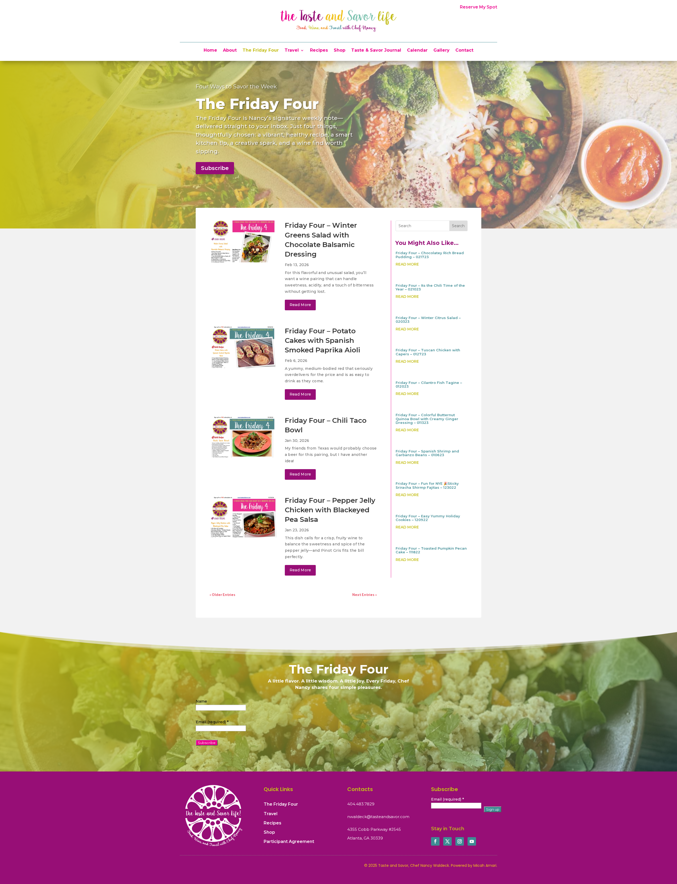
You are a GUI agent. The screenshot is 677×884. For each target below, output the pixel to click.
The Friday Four (261, 50)
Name (201, 701)
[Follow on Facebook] (435, 841)
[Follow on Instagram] (459, 841)
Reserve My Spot (478, 7)
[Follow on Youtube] (472, 841)
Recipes (319, 50)
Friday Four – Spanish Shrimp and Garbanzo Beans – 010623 (427, 453)
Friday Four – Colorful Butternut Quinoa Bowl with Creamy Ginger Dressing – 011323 (427, 419)
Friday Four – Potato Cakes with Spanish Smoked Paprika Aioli (322, 341)
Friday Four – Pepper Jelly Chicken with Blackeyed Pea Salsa (330, 510)
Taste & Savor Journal (376, 50)
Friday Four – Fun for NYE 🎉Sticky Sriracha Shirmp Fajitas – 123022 (427, 485)
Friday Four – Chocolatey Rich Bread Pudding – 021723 (430, 255)
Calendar (417, 50)
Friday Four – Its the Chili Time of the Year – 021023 (430, 287)
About (230, 50)
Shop (339, 50)
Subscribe (215, 168)
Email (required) (212, 722)
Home (210, 50)
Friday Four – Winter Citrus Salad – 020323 (428, 320)
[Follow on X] (447, 841)
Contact (464, 50)
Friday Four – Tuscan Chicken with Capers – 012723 (428, 352)
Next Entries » (364, 594)
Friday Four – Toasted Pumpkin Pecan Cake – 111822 (431, 550)
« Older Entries (222, 594)
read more (300, 304)
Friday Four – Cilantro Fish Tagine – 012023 (429, 384)
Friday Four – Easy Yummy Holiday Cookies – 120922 (428, 518)
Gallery (441, 50)
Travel (292, 50)
